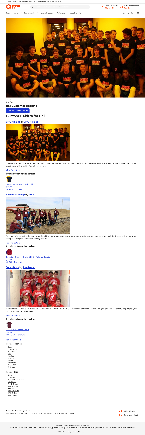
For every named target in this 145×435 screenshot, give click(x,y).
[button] (131, 8)
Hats (9, 354)
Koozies (10, 360)
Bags (10, 347)
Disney (10, 375)
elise (31, 194)
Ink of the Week (13, 340)
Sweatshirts (12, 365)
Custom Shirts (13, 349)
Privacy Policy (47, 428)
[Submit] (32, 7)
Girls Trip (11, 388)
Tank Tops (11, 367)
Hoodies (11, 356)
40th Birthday (13, 393)
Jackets (10, 358)
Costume (11, 377)
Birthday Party (13, 391)
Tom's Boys (12, 267)
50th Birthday (13, 386)
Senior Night (12, 395)
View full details (13, 170)
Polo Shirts (12, 363)
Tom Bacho (29, 267)
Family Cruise (13, 384)
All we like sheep (15, 194)
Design (18, 111)
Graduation (12, 382)
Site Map (86, 425)
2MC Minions (13, 121)
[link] (13, 6)
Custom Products (62, 425)
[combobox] (60, 7)
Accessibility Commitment (80, 428)
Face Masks (12, 351)
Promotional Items (75, 425)
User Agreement (96, 428)
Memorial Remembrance (17, 380)
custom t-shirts (36, 428)
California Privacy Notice (61, 428)
